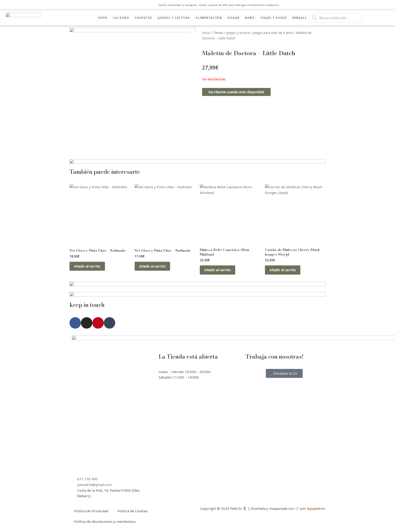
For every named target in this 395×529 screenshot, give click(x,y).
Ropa (103, 18)
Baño (250, 18)
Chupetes (143, 18)
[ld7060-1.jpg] (132, 91)
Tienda (218, 32)
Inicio (206, 32)
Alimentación (209, 18)
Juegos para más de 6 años (273, 32)
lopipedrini (316, 508)
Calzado (121, 18)
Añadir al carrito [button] (87, 266)
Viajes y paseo (274, 18)
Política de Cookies (132, 511)
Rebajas (299, 18)
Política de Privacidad (91, 511)
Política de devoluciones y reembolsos (105, 521)
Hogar (234, 18)
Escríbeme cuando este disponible (236, 92)
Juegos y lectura (174, 18)
